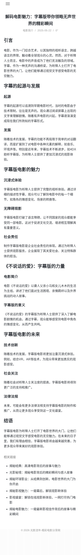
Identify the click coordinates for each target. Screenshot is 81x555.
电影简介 (28, 30)
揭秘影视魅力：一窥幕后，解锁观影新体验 (38, 490)
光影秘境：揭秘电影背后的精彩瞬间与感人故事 (41, 472)
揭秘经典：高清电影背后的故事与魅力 (35, 466)
